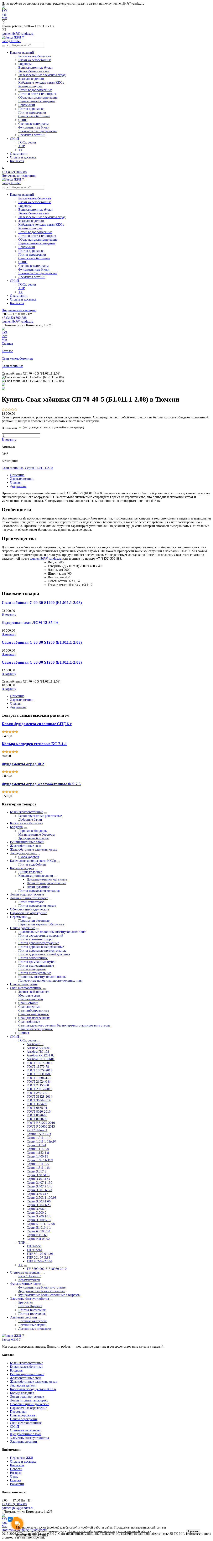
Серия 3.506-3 (36, 1209)
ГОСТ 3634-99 (37, 1104)
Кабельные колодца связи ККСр (33, 860)
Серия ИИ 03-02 (38, 1238)
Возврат (15, 1472)
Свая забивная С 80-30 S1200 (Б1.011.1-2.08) (42, 642)
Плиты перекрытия (23, 984)
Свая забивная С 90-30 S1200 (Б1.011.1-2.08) (42, 602)
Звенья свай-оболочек (33, 991)
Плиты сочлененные (33, 958)
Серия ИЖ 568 (37, 1235)
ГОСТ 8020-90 (37, 1119)
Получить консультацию (19, 175)
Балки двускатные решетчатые (40, 815)
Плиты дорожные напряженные (41, 947)
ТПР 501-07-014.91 (40, 1253)
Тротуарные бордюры (33, 838)
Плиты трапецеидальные (36, 965)
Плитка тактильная (32, 1310)
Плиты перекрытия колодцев (39, 890)
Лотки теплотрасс (31, 902)
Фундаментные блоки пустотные (42, 1287)
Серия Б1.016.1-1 (39, 1227)
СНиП (14, 1036)
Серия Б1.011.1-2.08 (39, 468)
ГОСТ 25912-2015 (39, 1089)
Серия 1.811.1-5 (38, 1164)
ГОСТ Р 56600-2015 (41, 1126)
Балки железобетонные (26, 812)
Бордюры (16, 827)
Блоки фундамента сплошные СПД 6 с (37, 724)
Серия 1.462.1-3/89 (40, 1160)
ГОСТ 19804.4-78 (39, 1078)
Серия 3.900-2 (36, 1212)
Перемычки (18, 917)
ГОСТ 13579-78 (38, 1066)
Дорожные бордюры (32, 830)
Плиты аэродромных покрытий (40, 935)
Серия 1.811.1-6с (38, 1167)
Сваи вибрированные (33, 1010)
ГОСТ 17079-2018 (39, 1070)
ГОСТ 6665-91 (37, 1107)
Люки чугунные (38, 887)
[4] (12, 410)
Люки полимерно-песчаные (46, 883)
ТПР (21, 1242)
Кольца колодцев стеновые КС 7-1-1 (34, 744)
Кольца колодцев (22, 868)
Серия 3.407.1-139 (39, 1182)
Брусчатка (25, 1302)
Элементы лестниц (23, 1317)
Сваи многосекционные (35, 1029)
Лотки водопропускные (27, 894)
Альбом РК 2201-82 (40, 1055)
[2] (6, 410)
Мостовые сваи (29, 995)
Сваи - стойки (28, 1003)
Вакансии (17, 1484)
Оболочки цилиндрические (29, 909)
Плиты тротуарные (32, 969)
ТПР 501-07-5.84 (38, 1257)
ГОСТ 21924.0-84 (39, 1081)
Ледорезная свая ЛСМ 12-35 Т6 (30, 622)
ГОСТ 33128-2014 (39, 1096)
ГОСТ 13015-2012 (39, 1063)
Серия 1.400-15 (37, 1156)
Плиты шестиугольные (34, 973)
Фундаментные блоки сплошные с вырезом (49, 1295)
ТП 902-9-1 (34, 1250)
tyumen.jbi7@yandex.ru (17, 321)
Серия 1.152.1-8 (38, 1152)
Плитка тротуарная (32, 1313)
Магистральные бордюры (36, 834)
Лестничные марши (32, 1325)
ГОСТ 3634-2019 (39, 1100)
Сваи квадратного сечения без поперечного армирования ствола (64, 1025)
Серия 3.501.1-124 (39, 1190)
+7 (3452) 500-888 (14, 317)
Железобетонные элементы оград (33, 849)
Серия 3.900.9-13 (39, 1220)
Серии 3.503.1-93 (39, 1134)
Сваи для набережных (34, 1018)
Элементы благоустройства (29, 1298)
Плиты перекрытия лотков (37, 905)
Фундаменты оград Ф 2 (23, 764)
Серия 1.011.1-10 (38, 1137)
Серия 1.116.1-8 (38, 1149)
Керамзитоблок (29, 1280)
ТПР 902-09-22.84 (39, 1261)
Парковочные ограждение (28, 913)
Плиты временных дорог (36, 939)
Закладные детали (23, 853)
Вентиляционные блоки (27, 842)
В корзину (9, 439)
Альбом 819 (35, 1044)
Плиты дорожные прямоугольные (42, 950)
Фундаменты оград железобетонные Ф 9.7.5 (41, 784)
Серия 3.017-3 (36, 1171)
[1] (3, 410)
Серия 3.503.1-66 (39, 1201)
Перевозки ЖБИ (21, 1457)
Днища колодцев (30, 872)
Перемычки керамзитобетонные (41, 924)
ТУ (20, 1265)
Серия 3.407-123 (38, 1179)
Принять (193, 1531)
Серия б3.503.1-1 (39, 1231)
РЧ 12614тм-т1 (37, 1130)
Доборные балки (30, 819)
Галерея (15, 1480)
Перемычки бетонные (34, 920)
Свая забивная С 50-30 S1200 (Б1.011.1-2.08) (42, 662)
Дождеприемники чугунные (47, 879)
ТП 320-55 (34, 1246)
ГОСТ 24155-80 (38, 1085)
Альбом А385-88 (38, 1048)
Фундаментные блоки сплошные (41, 1291)
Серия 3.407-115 (38, 1175)
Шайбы (23, 1033)
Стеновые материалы (25, 1272)
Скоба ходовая (28, 857)
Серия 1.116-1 (36, 1145)
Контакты (17, 1465)
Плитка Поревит (30, 1306)
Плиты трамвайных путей (37, 961)
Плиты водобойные (32, 864)
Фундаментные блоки (25, 1283)
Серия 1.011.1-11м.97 (41, 1141)
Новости (16, 1469)
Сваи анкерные (29, 1006)
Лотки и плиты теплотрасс (29, 898)
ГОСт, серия (27, 1040)
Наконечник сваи (30, 999)
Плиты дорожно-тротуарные (38, 943)
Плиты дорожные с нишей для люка (44, 954)
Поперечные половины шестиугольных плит (50, 980)
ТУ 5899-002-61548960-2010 (47, 1268)
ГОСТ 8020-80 (37, 1115)
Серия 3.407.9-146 (39, 1186)
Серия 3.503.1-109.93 (41, 1197)
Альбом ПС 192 (38, 1051)
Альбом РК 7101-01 (40, 1059)
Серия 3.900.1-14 (39, 1216)
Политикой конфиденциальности (91, 1531)
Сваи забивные (29, 1021)
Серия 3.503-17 (37, 1194)
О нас (14, 1476)
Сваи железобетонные (26, 988)
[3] (9, 410)
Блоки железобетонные (26, 823)
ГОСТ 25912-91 (38, 1093)
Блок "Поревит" (29, 1276)
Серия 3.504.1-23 (39, 1205)
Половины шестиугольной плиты (42, 976)
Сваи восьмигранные (33, 1014)
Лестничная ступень (32, 1321)
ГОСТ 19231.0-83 (39, 1074)
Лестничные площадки (34, 1328)
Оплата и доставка (23, 1461)
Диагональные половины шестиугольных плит (51, 932)
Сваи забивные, (13, 468)
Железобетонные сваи (25, 845)
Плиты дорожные (22, 928)
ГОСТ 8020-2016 (39, 1111)
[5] (15, 410)
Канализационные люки (35, 875)
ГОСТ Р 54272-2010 (41, 1122)
